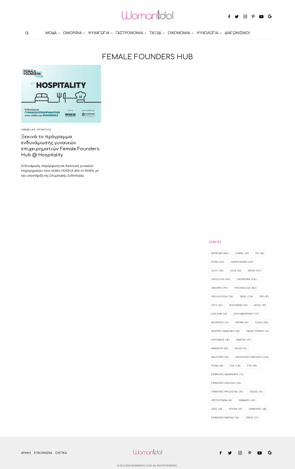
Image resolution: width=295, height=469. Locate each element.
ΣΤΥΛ (252, 365)
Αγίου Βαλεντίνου (246, 313)
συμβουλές (257, 408)
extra (217, 261)
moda (254, 270)
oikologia (220, 279)
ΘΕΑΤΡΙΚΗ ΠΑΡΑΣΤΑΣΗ (225, 331)
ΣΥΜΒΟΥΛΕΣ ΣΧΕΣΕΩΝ (226, 382)
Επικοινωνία (43, 453)
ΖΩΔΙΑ (261, 322)
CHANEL (242, 253)
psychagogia (245, 287)
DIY (259, 253)
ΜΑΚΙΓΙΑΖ (243, 339)
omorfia (219, 287)
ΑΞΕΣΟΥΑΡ (219, 313)
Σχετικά (61, 453)
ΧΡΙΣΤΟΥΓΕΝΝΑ (221, 400)
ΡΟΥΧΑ (217, 365)
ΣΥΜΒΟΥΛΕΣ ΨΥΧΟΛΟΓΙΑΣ (227, 391)
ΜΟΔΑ (240, 348)
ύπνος (252, 417)
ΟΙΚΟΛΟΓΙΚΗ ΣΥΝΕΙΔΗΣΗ (251, 357)
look (235, 270)
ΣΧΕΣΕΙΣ (256, 391)
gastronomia (242, 261)
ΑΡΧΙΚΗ (26, 453)
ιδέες (216, 408)
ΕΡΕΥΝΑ (241, 322)
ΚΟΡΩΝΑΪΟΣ (220, 339)
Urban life (28, 129)
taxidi (246, 296)
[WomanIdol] (147, 17)
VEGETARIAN (238, 305)
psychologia (222, 296)
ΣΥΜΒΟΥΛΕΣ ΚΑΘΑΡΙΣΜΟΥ (227, 374)
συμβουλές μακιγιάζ (225, 417)
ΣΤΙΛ (235, 365)
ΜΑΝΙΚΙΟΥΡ (219, 348)
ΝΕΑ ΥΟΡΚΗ (219, 357)
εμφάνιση (247, 400)
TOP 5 (216, 305)
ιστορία (235, 408)
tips (264, 296)
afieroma (219, 253)
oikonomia (246, 279)
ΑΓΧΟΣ (260, 305)
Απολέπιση (220, 322)
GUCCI (217, 270)
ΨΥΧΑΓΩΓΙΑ (44, 129)
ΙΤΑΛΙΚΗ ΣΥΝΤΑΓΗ (257, 331)
